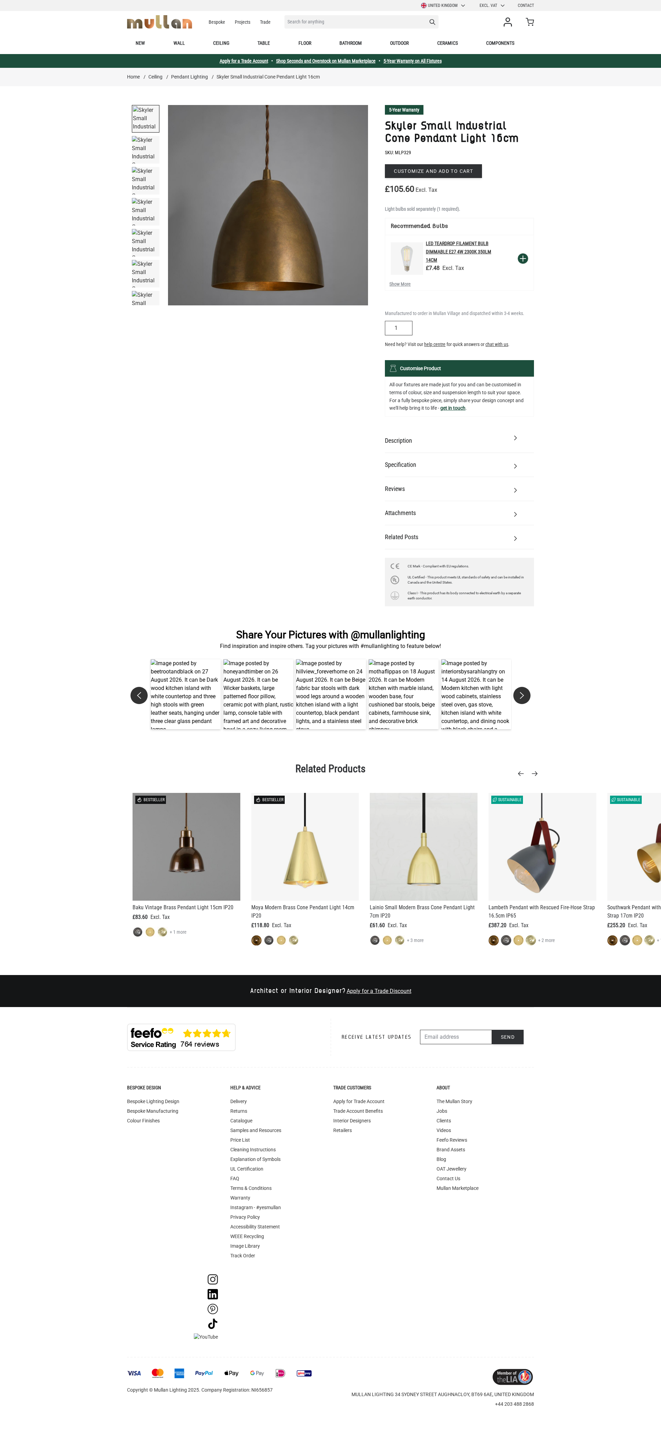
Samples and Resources (255, 1130)
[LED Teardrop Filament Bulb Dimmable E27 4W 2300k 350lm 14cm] (407, 258)
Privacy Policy (245, 1217)
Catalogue (241, 1120)
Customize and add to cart (433, 171)
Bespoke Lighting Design (153, 1101)
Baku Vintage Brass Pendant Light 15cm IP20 (183, 907)
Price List (240, 1140)
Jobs (442, 1111)
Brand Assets (451, 1149)
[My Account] (509, 22)
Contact (526, 5)
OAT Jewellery (451, 1169)
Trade (265, 22)
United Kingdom (443, 5)
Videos (444, 1130)
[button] (186, 694)
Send (508, 1037)
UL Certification (246, 1169)
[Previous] (522, 773)
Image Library (245, 1246)
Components (500, 43)
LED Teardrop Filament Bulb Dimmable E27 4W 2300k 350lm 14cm (458, 252)
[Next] (536, 773)
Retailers (342, 1130)
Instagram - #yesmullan (255, 1207)
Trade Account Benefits (358, 1111)
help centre (434, 344)
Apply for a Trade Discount (379, 991)
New (140, 43)
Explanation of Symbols (255, 1159)
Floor (304, 43)
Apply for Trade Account (359, 1101)
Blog (441, 1159)
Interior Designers (352, 1120)
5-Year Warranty (404, 110)
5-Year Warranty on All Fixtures (413, 61)
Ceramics (447, 43)
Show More (400, 284)
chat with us (496, 344)
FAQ (234, 1178)
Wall (179, 43)
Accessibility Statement (255, 1226)
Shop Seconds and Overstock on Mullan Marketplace (326, 61)
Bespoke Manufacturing (152, 1111)
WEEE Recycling (247, 1236)
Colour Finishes (143, 1120)
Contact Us (448, 1178)
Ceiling (221, 43)
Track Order (242, 1255)
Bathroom (350, 43)
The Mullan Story (454, 1101)
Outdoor (399, 43)
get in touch (452, 408)
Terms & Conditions (251, 1188)
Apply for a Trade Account (244, 61)
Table (264, 43)
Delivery (238, 1101)
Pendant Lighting (189, 77)
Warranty (240, 1198)
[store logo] (159, 22)
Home (133, 77)
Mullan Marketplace (458, 1188)
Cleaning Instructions (253, 1149)
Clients (444, 1120)
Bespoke (217, 22)
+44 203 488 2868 (514, 1404)
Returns (238, 1111)
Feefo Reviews (452, 1140)
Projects (242, 22)
